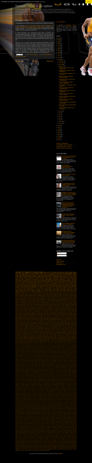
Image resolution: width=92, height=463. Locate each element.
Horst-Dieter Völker (31, 327)
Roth (59, 280)
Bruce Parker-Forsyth (29, 355)
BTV (43, 54)
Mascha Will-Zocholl (65, 408)
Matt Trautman (28, 409)
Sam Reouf (24, 428)
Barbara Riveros (71, 318)
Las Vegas (61, 312)
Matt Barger (19, 409)
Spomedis (25, 432)
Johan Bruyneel (28, 312)
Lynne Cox (66, 404)
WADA (39, 276)
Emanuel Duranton (64, 370)
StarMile (49, 432)
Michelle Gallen (34, 413)
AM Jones (73, 342)
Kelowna (48, 398)
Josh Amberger (23, 394)
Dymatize (63, 323)
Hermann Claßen (68, 383)
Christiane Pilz (48, 360)
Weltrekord (56, 445)
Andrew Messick (73, 272)
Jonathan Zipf (63, 287)
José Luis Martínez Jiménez (36, 394)
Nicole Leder (55, 303)
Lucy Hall (46, 404)
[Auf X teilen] (19, 54)
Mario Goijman (37, 407)
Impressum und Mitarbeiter (62, 143)
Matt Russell (24, 409)
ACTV (67, 342)
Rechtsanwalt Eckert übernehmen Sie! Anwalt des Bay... (67, 80)
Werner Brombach (61, 445)
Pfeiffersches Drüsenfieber (50, 421)
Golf (68, 379)
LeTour (73, 312)
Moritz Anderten (44, 414)
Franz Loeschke (69, 375)
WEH (71, 315)
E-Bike (72, 369)
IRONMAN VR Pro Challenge (20, 385)
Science (16, 338)
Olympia (27, 280)
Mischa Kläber (71, 413)
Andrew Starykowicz (53, 298)
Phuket (20, 336)
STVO (62, 427)
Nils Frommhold (42, 296)
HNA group (25, 381)
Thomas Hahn (55, 437)
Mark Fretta (63, 407)
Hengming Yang (74, 310)
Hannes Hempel (42, 300)
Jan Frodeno (53, 272)
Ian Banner (63, 385)
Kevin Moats (65, 398)
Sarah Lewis (67, 337)
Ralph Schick (56, 336)
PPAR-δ (27, 419)
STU (60, 427)
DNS (55, 284)
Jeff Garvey (20, 390)
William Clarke (46, 446)
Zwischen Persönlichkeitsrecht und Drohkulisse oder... (66, 88)
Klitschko (59, 399)
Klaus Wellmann (45, 399)
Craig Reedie (47, 362)
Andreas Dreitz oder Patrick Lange (71, 346)
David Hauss (17, 323)
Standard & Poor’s (40, 432)
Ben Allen (27, 351)
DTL (48, 286)
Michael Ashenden (44, 412)
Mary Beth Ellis (35, 296)
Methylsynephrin (30, 412)
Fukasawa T (72, 376)
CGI (76, 319)
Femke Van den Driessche (33, 374)
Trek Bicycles (23, 441)
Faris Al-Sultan (40, 275)
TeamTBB (52, 436)
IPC (76, 384)
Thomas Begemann (39, 437)
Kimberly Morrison (64, 329)
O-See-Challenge (63, 417)
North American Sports (40, 417)
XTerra (20, 276)
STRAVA (45, 337)
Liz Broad (69, 403)
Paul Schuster (64, 419)
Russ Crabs (31, 427)
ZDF (42, 298)
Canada (37, 356)
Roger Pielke (50, 426)
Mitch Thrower (50, 303)
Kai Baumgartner (67, 25)
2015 (59, 54)
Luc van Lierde (44, 290)
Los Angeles (29, 404)
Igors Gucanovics (74, 385)
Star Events (45, 432)
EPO (29, 295)
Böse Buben (23, 299)
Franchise (23, 375)
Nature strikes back (57, 275)
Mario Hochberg (43, 407)
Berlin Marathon (54, 351)
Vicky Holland (48, 305)
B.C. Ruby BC (32, 350)
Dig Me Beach (56, 277)
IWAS (57, 385)
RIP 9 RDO (62, 422)
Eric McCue (42, 371)
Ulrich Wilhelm (22, 442)
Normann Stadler (64, 272)
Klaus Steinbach (39, 399)
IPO (32, 293)
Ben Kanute (24, 319)
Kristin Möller (56, 312)
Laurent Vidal (54, 402)
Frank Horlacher (38, 375)
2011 (59, 125)
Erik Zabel (31, 324)
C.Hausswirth (59, 355)
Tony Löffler (47, 440)
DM (53, 322)
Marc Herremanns (37, 313)
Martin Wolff (55, 408)
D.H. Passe (67, 362)
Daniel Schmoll (57, 309)
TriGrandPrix (31, 441)
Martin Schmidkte (45, 408)
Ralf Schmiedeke (51, 336)
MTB (32, 313)
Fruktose (58, 376)
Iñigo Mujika (32, 388)
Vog (44, 284)
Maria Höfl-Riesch (27, 407)
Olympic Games (51, 418)
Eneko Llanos (67, 299)
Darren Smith (74, 322)
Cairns (25, 356)
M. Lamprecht (74, 404)
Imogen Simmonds (64, 300)
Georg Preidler (56, 324)
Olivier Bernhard (36, 418)
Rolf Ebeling (59, 426)
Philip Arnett (63, 421)
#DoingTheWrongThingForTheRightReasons (25, 342)
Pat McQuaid (27, 314)
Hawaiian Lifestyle (34, 273)
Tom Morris (27, 440)
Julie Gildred (63, 394)
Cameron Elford (33, 356)
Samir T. (55, 337)
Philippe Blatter (70, 290)
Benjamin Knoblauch (42, 351)
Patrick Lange (35, 277)
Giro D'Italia (38, 379)
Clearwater (17, 309)
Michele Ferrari (68, 313)
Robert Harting (23, 426)
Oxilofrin (20, 419)
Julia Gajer (36, 293)
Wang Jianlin (30, 298)
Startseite (35, 61)
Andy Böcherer (21, 318)
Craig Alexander (62, 277)
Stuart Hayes (59, 338)
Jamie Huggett (46, 389)
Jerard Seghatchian (51, 390)
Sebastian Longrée (26, 338)
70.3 (38, 286)
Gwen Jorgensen (65, 284)
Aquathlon (44, 318)
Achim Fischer (37, 343)
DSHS (50, 299)
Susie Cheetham (29, 435)
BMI (52, 291)
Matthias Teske (60, 409)
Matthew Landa (39, 409)
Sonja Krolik (41, 338)
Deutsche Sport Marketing (68, 366)
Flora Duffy (21, 300)
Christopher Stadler (19, 322)
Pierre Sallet (24, 422)
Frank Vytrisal (58, 375)
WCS (58, 272)
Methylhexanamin (18, 412)
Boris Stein (65, 319)
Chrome (22, 361)
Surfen (21, 298)
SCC (45, 427)
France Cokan (74, 374)
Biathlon (47, 319)
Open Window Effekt (61, 418)
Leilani (68, 402)
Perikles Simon (38, 314)
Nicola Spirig (52, 285)
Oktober (61, 64)
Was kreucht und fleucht (42, 445)
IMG (60, 300)
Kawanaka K (35, 398)
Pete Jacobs (74, 280)
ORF (67, 417)
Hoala (26, 384)
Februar (61, 121)
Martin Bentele (29, 296)
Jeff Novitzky (41, 328)
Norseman (33, 334)
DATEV (47, 322)
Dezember (61, 60)
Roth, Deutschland (34, 54)
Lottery (26, 332)
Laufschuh (65, 312)
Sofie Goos (36, 338)
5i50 (50, 342)
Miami (35, 412)
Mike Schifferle (57, 413)
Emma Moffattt (74, 370)
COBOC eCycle (69, 355)
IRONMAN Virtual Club (43, 385)
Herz (72, 383)
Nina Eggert (27, 417)
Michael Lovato (40, 303)
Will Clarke (37, 446)
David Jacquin (62, 365)
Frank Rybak (43, 375)
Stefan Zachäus (26, 433)
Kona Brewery (70, 399)
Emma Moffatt (38, 295)
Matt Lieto (35, 333)
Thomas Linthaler (68, 437)
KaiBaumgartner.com (60, 264)
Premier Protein (34, 336)
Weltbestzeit (74, 315)
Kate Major (45, 329)
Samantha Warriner (50, 337)
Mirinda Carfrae (22, 280)
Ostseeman (17, 419)
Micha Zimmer (38, 412)
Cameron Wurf (71, 294)
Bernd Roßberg (60, 351)
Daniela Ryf (65, 276)
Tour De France (18, 281)
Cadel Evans (21, 356)
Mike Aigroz (45, 413)
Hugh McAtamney (40, 384)
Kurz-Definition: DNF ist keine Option (64, 144)
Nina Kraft (23, 314)
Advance (41, 317)
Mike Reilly (45, 303)
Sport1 (26, 294)
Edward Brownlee (30, 370)
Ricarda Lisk (71, 314)
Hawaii (45, 272)
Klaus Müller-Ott (35, 279)
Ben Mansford (31, 351)
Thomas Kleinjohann (61, 437)
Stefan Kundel (70, 432)
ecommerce (75, 449)
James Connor (26, 389)
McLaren (44, 333)
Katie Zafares (30, 398)
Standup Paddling (46, 338)
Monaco (16, 414)
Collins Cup (70, 291)
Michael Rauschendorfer (72, 333)
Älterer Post (50, 61)
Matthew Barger (34, 409)
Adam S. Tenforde (54, 343)
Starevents (55, 432)
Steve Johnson (60, 433)
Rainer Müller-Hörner (30, 423)
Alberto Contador (46, 298)
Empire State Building (25, 371)
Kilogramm (70, 398)
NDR (23, 334)
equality (20, 450)
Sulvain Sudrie (74, 433)
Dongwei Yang (37, 369)
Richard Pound (49, 304)
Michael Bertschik (50, 412)
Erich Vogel (51, 371)
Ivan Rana (60, 327)
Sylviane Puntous (74, 435)
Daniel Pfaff (62, 322)
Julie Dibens (38, 312)
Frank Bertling (27, 375)
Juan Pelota (28, 329)
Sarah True (35, 315)
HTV (55, 286)
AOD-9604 (25, 343)
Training (27, 287)
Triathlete (34, 441)
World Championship (37, 298)
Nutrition (17, 282)
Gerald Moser (17, 379)
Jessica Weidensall (64, 390)
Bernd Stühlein (35, 319)
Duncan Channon (57, 369)
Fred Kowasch (28, 376)
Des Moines (39, 366)
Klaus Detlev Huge (21, 331)
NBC (61, 290)
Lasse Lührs (53, 331)
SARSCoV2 (39, 337)
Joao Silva (63, 328)
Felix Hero (21, 374)
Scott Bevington (66, 428)
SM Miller (55, 427)
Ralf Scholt (57, 423)
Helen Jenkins (73, 289)
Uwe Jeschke (29, 294)
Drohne (53, 369)
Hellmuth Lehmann (41, 383)
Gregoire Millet (43, 380)
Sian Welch (46, 431)
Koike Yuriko (66, 399)
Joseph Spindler (18, 394)
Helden (50, 295)
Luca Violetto (43, 404)
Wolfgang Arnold (45, 447)
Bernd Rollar (74, 298)
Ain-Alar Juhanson (47, 317)
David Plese (67, 365)
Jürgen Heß (41, 395)
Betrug (39, 319)
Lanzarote (28, 402)
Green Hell (34, 380)
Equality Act (27, 324)
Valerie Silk (23, 341)
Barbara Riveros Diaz (60, 350)
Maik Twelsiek (49, 332)
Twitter (66, 315)
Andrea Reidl (57, 346)
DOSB (54, 279)
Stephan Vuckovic (48, 289)
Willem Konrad (42, 446)
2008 (59, 130)
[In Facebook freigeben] (20, 54)
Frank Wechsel (63, 375)
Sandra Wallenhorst (61, 337)
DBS (49, 309)
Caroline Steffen (33, 280)
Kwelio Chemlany (57, 400)
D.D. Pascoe (62, 362)
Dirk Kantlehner (46, 323)
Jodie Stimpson (24, 285)
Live (76, 312)
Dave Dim (24, 365)
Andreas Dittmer (62, 346)
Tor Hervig (51, 440)
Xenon (19, 449)
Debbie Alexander (25, 366)
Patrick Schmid (48, 334)
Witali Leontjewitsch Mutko (19, 447)
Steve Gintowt (55, 433)
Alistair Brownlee (25, 273)
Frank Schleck (53, 375)
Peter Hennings (71, 334)
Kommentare (61, 255)
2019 (59, 47)
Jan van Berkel (30, 328)
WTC (48, 272)
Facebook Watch (38, 310)
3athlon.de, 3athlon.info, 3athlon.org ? (64, 148)
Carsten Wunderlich (26, 357)
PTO (16, 287)
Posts (59, 253)
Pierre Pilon (20, 422)
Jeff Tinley (28, 390)
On (59, 303)
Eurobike (69, 281)
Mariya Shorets (53, 407)
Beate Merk (20, 351)
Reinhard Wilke (26, 289)
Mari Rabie (68, 332)
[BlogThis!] (18, 54)
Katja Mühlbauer (50, 329)
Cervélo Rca (67, 357)
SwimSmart (21, 305)
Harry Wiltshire (61, 310)
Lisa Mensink (60, 403)
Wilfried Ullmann (33, 446)
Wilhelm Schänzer (64, 341)
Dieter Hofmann (66, 289)
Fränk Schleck (62, 376)
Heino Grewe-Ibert (34, 383)
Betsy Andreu (43, 319)
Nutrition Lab (54, 417)
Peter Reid (27, 284)
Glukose (59, 379)
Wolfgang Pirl (20, 317)
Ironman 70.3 (42, 273)
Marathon (57, 332)
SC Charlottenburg (41, 427)
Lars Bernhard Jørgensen (34, 402)
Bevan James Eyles (30, 352)
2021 (59, 43)
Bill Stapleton (51, 319)
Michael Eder (65, 412)
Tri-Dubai (27, 441)
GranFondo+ (17, 380)
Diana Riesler (63, 309)
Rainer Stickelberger (37, 423)
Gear (72, 275)
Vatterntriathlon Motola (68, 442)
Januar (60, 123)
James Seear (41, 389)
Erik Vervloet (46, 295)
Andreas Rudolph (29, 347)
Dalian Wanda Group (62, 281)
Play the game (54, 314)
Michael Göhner (57, 333)
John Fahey (73, 328)
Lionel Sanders (54, 282)
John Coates (33, 312)
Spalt (16, 432)
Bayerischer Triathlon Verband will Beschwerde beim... (66, 77)
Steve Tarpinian (65, 433)
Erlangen (69, 371)
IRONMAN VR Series (29, 385)
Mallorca (53, 332)
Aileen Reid (67, 343)
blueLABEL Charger (69, 449)
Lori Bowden (17, 332)
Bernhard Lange (70, 351)
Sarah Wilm (46, 428)
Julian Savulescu (58, 394)
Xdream (37, 294)
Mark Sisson (71, 407)
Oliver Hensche (20, 418)
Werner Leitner (71, 445)
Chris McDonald (22, 360)
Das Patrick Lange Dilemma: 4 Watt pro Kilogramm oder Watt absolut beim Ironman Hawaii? (68, 241)
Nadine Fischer (71, 414)
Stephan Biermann (32, 433)
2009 (59, 129)
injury (30, 450)
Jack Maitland (55, 388)
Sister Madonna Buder (60, 431)
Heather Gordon (24, 383)
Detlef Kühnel (21, 295)
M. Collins (70, 404)
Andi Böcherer (47, 346)
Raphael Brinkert (68, 423)
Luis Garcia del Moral (51, 404)
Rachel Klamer (23, 304)
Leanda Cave (42, 285)
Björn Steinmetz (49, 277)
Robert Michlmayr (29, 426)
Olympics (57, 285)
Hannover (48, 381)
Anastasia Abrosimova (41, 346)
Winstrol (75, 446)
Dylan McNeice (58, 323)
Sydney (25, 305)
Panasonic (32, 419)
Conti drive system (66, 361)
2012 (59, 59)
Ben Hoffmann (38, 308)
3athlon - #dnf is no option (33, 6)
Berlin (52, 294)
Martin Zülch (30, 333)
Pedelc (73, 419)
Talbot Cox (35, 436)
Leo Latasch (71, 402)
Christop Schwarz (60, 360)
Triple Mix (49, 441)
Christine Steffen (53, 360)
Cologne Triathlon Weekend (58, 361)
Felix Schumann (26, 374)
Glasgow (44, 379)
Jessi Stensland (57, 390)
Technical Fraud (57, 436)
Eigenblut (43, 370)
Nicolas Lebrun (51, 416)
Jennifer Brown (34, 390)
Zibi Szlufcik (74, 305)
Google (70, 379)
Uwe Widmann (52, 442)
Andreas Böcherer (57, 289)
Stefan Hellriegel (64, 432)
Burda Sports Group (47, 355)
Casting (37, 357)
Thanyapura (73, 436)
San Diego (27, 428)
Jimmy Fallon (74, 390)
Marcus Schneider (21, 407)
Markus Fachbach (44, 313)
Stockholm (70, 433)
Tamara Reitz (39, 436)
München (58, 290)
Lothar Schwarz (37, 404)
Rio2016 (17, 294)
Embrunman (70, 370)
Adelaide (58, 343)
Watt (47, 445)
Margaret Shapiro (62, 332)
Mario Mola (72, 332)
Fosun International (64, 374)
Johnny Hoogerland (39, 393)
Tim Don (52, 315)
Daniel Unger (59, 284)
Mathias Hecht (71, 408)
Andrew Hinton (62, 347)
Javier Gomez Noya (46, 276)
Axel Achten (22, 350)
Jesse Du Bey (51, 328)
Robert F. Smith (18, 426)
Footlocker (59, 374)
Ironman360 (20, 388)
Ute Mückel (44, 442)
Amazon (33, 346)
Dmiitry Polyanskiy (26, 369)
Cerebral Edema (62, 357)
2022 (59, 41)
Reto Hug (61, 336)
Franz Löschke (45, 282)
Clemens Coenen (26, 322)
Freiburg (46, 324)
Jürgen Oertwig (50, 395)
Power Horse (31, 422)
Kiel (67, 398)
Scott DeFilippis (72, 428)
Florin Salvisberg (50, 374)
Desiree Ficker (44, 366)
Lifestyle (69, 331)
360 (47, 342)
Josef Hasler (69, 393)
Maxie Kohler (70, 409)
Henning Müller (57, 383)
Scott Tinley (21, 338)
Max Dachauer (50, 313)
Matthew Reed (44, 409)
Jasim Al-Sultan (63, 389)
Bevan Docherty (56, 291)
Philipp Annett (67, 421)
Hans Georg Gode (53, 381)
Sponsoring (17, 298)
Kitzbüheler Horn (71, 329)
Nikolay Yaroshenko (72, 416)
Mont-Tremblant (25, 414)
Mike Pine (53, 413)
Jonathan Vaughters (59, 393)
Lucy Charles (70, 286)
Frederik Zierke (39, 376)
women (42, 450)
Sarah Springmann (73, 337)
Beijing (75, 318)
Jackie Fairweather (61, 388)
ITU (31, 272)
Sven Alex (41, 435)
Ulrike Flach (31, 442)
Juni (60, 114)
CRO (18, 356)
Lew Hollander (20, 403)
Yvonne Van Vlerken (30, 291)
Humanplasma (45, 384)
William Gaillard (51, 446)
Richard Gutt (65, 336)
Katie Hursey (26, 398)
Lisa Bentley (52, 403)
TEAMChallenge (42, 277)
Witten (16, 317)
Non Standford (34, 417)
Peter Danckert (32, 421)
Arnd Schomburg (49, 318)
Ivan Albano (24, 388)
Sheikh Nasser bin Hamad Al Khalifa (38, 431)
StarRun (52, 432)
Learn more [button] (42, 1)
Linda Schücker (38, 403)
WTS (61, 280)
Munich (51, 414)
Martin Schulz (50, 408)
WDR (43, 341)
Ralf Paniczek (47, 423)
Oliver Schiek (26, 418)
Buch (39, 355)
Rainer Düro (20, 287)
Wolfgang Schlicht (68, 447)
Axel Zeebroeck (27, 350)
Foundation (70, 374)
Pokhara (27, 422)
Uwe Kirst (47, 442)
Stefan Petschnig (71, 304)
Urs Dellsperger (39, 442)
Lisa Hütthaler (69, 287)
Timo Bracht (68, 279)
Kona (32, 331)
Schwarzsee (58, 428)
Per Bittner (66, 334)
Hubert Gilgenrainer (39, 327)
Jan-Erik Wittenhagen (52, 389)
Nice (28, 334)
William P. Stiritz (56, 446)
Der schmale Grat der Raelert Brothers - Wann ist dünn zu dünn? (68, 215)
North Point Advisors (48, 417)
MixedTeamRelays (18, 334)
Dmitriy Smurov (52, 323)
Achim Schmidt (42, 343)
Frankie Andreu (42, 324)
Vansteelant (63, 442)
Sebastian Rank (33, 289)
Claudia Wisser (58, 273)
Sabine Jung (65, 427)
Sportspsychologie (30, 432)
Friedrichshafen (54, 376)
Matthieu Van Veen (19, 303)
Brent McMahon (50, 308)
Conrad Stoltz (35, 309)
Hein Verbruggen (48, 300)
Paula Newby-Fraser (69, 285)
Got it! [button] (88, 1)
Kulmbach (52, 400)
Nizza (30, 334)
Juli (60, 112)
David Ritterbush (72, 365)
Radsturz (75, 422)
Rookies (73, 426)
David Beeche (52, 365)
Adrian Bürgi (62, 343)
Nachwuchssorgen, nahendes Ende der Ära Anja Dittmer (68, 224)
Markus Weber (29, 408)
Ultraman (35, 442)
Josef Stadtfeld (74, 393)
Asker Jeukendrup (25, 308)
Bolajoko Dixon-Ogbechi (68, 352)
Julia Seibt (53, 394)
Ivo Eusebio (64, 327)
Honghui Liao (33, 384)
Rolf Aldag (75, 296)
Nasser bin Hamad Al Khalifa (26, 416)
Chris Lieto (47, 299)
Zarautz (42, 449)
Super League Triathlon (66, 338)
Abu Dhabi (33, 343)
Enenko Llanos (31, 371)
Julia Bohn (49, 394)
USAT (69, 315)
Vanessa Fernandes (57, 442)
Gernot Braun (22, 379)
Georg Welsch (50, 310)
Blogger (60, 453)
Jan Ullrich (26, 290)
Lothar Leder (22, 332)
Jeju (31, 390)
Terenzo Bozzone (30, 305)
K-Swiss (37, 329)
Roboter (39, 426)
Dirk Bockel (21, 279)
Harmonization (59, 381)
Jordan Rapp (65, 393)
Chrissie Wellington (67, 273)
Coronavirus (40, 309)
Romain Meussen (69, 426)
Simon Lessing (64, 304)
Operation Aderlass (63, 303)
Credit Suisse (52, 362)
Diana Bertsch (40, 323)
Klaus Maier (29, 399)
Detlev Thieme (49, 366)
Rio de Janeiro (18, 337)
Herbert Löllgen (62, 383)
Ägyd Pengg (46, 450)
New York (72, 313)
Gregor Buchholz (36, 281)
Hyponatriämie (62, 384)
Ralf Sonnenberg (62, 423)
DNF (41, 287)
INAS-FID (73, 384)
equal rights (17, 450)
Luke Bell (63, 404)
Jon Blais (48, 393)
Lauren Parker (50, 402)
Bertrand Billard (24, 352)
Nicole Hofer (56, 416)
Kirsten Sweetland (24, 399)
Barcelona (73, 350)
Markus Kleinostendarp (22, 333)
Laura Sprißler (63, 331)
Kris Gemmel (42, 331)
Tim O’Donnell (36, 305)
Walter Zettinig (35, 445)
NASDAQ (64, 414)
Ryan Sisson (35, 427)
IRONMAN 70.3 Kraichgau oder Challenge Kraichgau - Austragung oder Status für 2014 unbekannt (69, 193)
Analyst (36, 346)
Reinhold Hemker (29, 304)
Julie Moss (67, 394)
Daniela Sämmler (68, 322)
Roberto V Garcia (35, 426)
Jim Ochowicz (69, 390)
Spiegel (22, 432)
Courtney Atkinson (33, 322)
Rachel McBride (40, 336)
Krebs (21, 400)
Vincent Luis (60, 305)
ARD (31, 287)
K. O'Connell (55, 395)
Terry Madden (68, 436)
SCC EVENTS (48, 427)
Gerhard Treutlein (71, 324)
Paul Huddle (54, 334)
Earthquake (69, 323)
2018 (59, 48)
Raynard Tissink (74, 423)
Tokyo (60, 315)
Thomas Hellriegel (29, 282)
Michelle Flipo (29, 413)
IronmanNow (55, 327)
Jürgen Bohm (37, 395)
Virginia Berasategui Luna (67, 305)
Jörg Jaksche (28, 395)
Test (38, 315)
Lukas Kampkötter (58, 404)
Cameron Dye (28, 356)
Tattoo (49, 436)
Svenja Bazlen (33, 284)
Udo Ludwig (69, 441)
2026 (59, 38)
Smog (71, 431)
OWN (69, 417)
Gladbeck (41, 379)
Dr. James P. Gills (69, 309)
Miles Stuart (62, 413)
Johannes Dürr (68, 328)
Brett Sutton (41, 286)
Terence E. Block (63, 436)
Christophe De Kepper (73, 360)
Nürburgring (58, 417)
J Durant (35, 388)
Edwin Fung (35, 370)
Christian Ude (37, 360)
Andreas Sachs (34, 347)
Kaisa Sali (72, 395)
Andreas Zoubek (57, 347)
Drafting (17, 280)
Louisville (29, 332)
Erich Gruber (47, 371)
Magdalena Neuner (43, 332)
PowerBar (60, 282)
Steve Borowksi (50, 433)
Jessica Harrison (58, 328)
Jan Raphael (59, 286)
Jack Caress (51, 388)
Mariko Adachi (33, 407)
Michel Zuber (25, 413)
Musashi (54, 414)
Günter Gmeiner (71, 380)
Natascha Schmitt (34, 416)
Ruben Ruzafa (34, 337)
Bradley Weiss (69, 319)
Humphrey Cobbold (51, 384)
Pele (24, 284)
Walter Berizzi (31, 445)
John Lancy (29, 393)
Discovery (20, 369)
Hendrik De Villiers (52, 383)
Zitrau (53, 449)
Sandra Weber (30, 315)
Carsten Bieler (28, 299)
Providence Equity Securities (42, 422)
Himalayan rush (17, 384)
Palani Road (61, 285)
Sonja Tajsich (22, 282)
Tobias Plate (19, 440)
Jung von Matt (71, 394)
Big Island (51, 284)
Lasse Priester (58, 331)
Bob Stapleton (61, 352)
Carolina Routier (71, 356)
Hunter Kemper (46, 327)
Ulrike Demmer (26, 442)
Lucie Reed (20, 313)
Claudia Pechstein (37, 361)
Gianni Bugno (27, 379)
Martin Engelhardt (48, 275)
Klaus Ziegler (55, 399)
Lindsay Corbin (43, 403)
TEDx (21, 436)
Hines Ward (23, 384)
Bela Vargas (24, 351)
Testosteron (41, 315)
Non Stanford (47, 296)
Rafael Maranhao (18, 423)
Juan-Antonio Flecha (44, 394)
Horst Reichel (25, 327)
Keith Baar (39, 398)
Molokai (75, 413)
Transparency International (70, 440)
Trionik (47, 441)
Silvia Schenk (54, 431)
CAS (46, 286)
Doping (27, 272)
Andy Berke (73, 347)
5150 (44, 291)
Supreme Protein (18, 435)
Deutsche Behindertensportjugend (58, 366)
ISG (51, 327)
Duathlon (26, 295)
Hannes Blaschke (43, 381)
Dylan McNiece (68, 369)
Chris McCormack (27, 276)
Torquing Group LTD (56, 440)
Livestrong (74, 287)
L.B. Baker (61, 400)
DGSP (76, 362)
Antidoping (65, 298)
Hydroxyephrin (57, 384)
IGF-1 (71, 384)
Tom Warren (32, 440)
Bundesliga (42, 355)
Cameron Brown (66, 294)
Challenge (21, 277)
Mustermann (58, 414)
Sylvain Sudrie (68, 435)
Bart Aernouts (69, 298)
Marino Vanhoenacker (60, 279)
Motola (49, 414)
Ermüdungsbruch (74, 371)
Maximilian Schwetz (27, 303)
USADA (24, 281)
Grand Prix (21, 380)
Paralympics (36, 419)
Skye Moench (68, 431)
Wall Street (26, 445)
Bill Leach (47, 352)
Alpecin (24, 346)
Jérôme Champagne (22, 395)
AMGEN (21, 343)
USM (60, 441)
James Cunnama (71, 300)
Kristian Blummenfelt (35, 400)
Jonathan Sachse (53, 393)
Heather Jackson (67, 310)
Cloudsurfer (30, 309)
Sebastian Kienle (58, 276)
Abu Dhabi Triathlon (42, 294)
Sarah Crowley (21, 294)
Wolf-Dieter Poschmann (38, 447)
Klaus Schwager (33, 399)
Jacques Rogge (70, 327)
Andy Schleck (26, 318)
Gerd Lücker (56, 310)
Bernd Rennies (29, 319)
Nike (20, 314)
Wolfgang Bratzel (50, 447)
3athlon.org (69, 26)
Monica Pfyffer (20, 414)
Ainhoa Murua (71, 343)
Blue (53, 352)
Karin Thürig (43, 312)
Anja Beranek (59, 298)
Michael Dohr (55, 412)
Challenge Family (35, 299)
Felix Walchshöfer (23, 275)
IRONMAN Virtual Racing (51, 385)
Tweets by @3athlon (60, 21)
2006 (59, 134)
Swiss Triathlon (62, 435)
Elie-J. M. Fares (55, 370)
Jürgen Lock (45, 395)
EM (73, 309)
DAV (70, 362)
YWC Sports (28, 449)
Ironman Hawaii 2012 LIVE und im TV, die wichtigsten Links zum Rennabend (69, 157)
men (32, 450)
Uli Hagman (73, 441)
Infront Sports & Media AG (20, 312)
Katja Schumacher (57, 329)
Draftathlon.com (59, 262)
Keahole (33, 285)
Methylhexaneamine (24, 412)
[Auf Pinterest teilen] (22, 54)
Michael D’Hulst (60, 412)
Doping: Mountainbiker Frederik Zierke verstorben (68, 175)
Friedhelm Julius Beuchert (47, 376)
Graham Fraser (74, 379)
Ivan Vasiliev (59, 295)
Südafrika (16, 436)
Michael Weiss (62, 313)
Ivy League (28, 388)
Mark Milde (67, 407)
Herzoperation (54, 295)
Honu (36, 384)
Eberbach (17, 370)
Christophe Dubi (18, 361)
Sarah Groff (59, 304)
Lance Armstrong (50, 273)
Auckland (33, 308)
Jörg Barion (38, 290)
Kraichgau (21, 296)
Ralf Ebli (75, 293)
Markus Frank (24, 408)
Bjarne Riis (51, 352)
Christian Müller (32, 360)
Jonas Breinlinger (22, 329)
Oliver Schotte (30, 418)
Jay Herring (73, 389)
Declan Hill (30, 366)
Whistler (24, 446)
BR (43, 350)
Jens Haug (46, 390)
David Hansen (57, 365)
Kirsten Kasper (17, 399)
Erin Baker (66, 371)
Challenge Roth (42, 299)
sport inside (39, 450)
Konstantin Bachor (36, 331)
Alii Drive (47, 284)
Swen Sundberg (55, 435)
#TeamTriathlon (35, 342)
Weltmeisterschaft (51, 445)
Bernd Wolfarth (65, 351)
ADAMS (69, 342)
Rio (76, 336)
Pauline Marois (69, 419)
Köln (52, 293)
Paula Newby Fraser (60, 334)
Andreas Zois (51, 347)
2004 (59, 137)
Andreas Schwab (40, 347)
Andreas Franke (18, 347)
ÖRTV (49, 450)
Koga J (62, 399)
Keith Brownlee (43, 398)
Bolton (74, 352)
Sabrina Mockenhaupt (71, 427)
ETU (41, 282)
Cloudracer (26, 309)
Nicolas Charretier (45, 416)
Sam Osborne (19, 428)
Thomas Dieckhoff (48, 279)
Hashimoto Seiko (71, 381)
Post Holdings (24, 336)
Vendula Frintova (29, 341)
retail (36, 450)
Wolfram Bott (31, 317)
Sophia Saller (74, 431)
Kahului (58, 395)
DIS (62, 289)
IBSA (69, 384)
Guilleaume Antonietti (54, 380)
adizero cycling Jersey (62, 449)
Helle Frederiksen (55, 300)
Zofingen (69, 341)
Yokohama (37, 449)
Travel (76, 440)
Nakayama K (20, 416)
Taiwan (32, 436)
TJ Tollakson (28, 436)
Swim (59, 435)
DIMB (49, 322)
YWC (25, 449)
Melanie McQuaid (49, 333)
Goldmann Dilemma (64, 379)
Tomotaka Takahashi (37, 440)
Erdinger (25, 310)
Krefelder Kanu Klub (28, 400)
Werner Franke (66, 445)
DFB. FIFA (72, 362)
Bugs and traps (29, 281)
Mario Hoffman (48, 407)
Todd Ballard (23, 440)
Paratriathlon (43, 334)
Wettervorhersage (20, 446)
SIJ (53, 427)
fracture (23, 450)
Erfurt (71, 299)
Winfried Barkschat (64, 446)
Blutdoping (56, 319)
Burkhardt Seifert (53, 355)
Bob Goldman (57, 352)
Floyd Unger (55, 374)
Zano (40, 449)
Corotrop (27, 362)
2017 (59, 50)
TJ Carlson (24, 436)
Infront (75, 284)
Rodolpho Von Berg (44, 426)
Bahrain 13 (46, 350)
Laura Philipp (69, 312)
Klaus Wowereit (50, 399)
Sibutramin (50, 431)
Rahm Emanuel (24, 423)
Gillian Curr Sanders (32, 379)
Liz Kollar (73, 403)
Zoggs (55, 449)
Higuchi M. (75, 383)
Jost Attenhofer (28, 394)
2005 (59, 136)
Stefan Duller (59, 432)
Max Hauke (40, 333)
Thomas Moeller (74, 437)
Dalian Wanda (37, 282)
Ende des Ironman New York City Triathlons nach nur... (66, 100)
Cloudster (46, 361)
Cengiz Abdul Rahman (48, 357)
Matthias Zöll (44, 280)
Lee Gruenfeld (64, 402)
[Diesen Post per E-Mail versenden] (17, 54)
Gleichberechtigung (50, 379)
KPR (18, 296)
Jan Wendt (26, 328)
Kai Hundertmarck (63, 395)
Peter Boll (28, 421)
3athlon (56, 281)
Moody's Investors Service (33, 414)
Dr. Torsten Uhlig (46, 369)
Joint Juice (44, 393)
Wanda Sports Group (48, 341)
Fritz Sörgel (51, 324)
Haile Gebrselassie (30, 381)
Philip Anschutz (57, 421)
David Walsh (22, 323)
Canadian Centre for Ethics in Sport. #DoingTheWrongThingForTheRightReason (52, 356)
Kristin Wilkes (48, 400)
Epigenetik (35, 371)
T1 (19, 436)
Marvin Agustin (59, 408)
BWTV (33, 287)
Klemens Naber (28, 331)
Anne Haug (18, 273)
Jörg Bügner (33, 329)
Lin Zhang (33, 403)
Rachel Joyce (65, 282)
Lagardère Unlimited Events (22, 402)
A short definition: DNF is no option (63, 146)
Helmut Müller (46, 383)
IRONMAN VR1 (36, 385)
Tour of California (62, 440)
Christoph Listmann (66, 360)
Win (60, 446)
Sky (64, 431)
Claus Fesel (74, 308)
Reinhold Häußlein (36, 304)
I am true (66, 384)
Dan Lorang (44, 287)
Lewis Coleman (25, 403)
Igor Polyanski (68, 385)
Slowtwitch (32, 338)
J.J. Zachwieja (39, 388)
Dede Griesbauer (28, 323)
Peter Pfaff (23, 56)
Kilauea (37, 285)
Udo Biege (65, 441)
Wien (59, 341)
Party (67, 293)
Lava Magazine (59, 402)
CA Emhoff (63, 355)
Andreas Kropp (23, 347)
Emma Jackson (33, 295)
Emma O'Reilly (74, 323)
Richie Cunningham (71, 336)
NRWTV (75, 286)
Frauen (24, 376)
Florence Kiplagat (44, 374)
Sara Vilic (30, 428)
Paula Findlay (70, 293)
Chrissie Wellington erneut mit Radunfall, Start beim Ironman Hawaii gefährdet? (68, 184)
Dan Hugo (52, 309)
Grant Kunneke (30, 380)
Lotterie (16, 313)
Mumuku (47, 285)
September (61, 66)
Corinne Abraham (23, 362)
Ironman (18, 272)
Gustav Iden (60, 380)
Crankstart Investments (41, 322)
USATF (57, 441)
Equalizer (38, 371)
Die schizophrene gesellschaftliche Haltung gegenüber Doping (67, 166)
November (61, 62)
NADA (48, 280)
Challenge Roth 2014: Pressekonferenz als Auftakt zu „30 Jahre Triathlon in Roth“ (68, 232)
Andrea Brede (64, 317)
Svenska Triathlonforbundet (47, 435)
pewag (34, 450)
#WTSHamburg (41, 342)
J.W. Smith (44, 388)
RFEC (59, 422)
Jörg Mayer (32, 395)
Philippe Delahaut (72, 421)
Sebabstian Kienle (50, 281)
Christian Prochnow (63, 291)
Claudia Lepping (31, 361)
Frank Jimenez (36, 324)
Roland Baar (54, 426)
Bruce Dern (24, 355)
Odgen (73, 417)
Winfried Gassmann (70, 446)
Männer (61, 414)
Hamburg (72, 284)
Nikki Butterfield (60, 416)
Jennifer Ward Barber (40, 390)
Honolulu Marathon (19, 327)
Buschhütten (60, 294)
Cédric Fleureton (57, 362)
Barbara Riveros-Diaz (67, 350)
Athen (30, 308)
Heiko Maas (29, 383)
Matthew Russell (50, 409)
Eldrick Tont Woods (49, 370)
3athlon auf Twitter (60, 261)
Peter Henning (37, 421)
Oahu (71, 417)
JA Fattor (47, 388)
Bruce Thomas (35, 355)
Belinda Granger (18, 319)
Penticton (64, 290)
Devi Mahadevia (35, 323)
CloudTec (21, 309)
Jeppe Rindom (46, 328)
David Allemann (43, 365)
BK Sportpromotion (39, 350)
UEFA (55, 441)
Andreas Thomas (46, 347)
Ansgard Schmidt (39, 318)
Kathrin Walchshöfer (47, 293)
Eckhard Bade (21, 370)
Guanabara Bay (48, 380)
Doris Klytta (41, 369)
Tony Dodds (43, 440)
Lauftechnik (45, 402)
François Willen (20, 376)
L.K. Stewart (66, 400)
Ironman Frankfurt (19, 290)
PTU (29, 419)
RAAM (57, 422)
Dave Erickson (29, 365)
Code (49, 361)
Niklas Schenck (65, 416)
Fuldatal (75, 376)
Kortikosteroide (17, 400)
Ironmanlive (17, 285)
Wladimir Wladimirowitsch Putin (29, 447)
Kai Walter (30, 277)
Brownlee (20, 355)
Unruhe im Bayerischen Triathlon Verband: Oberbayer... (66, 83)
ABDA (59, 342)
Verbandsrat (75, 442)
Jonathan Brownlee (72, 276)
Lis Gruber (48, 403)
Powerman (29, 336)
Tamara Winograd (45, 436)
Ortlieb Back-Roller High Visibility (71, 418)
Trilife (44, 441)
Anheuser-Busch (32, 318)
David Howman (62, 299)
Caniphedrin (67, 356)
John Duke (21, 393)
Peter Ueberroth (43, 421)
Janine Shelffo (36, 328)
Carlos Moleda (56, 308)
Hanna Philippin (56, 287)
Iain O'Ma (59, 385)
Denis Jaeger (34, 366)
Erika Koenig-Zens (61, 371)
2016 (59, 52)
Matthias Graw (55, 409)
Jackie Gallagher (67, 388)
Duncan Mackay (63, 369)
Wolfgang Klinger (62, 447)
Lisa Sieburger (65, 403)
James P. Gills (36, 389)
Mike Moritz (49, 413)
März (60, 119)
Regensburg (27, 286)
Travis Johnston (18, 441)
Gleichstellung (55, 379)
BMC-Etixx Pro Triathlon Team (60, 318)
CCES (74, 319)
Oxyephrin (24, 419)
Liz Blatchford (74, 331)
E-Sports (75, 369)
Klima (75, 282)
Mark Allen (17, 289)
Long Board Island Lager (22, 404)
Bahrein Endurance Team (52, 350)
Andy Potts (49, 294)
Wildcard (34, 294)
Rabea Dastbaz (66, 422)
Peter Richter (43, 314)
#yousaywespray (37, 317)
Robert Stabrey (24, 337)
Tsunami (52, 441)
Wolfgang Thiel (26, 317)
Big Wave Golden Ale (38, 352)
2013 (59, 57)
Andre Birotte (52, 346)
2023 (59, 39)
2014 (59, 55)
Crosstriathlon (45, 309)
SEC (51, 427)
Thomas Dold (50, 437)
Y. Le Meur (22, 449)
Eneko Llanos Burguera (19, 324)
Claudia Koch (26, 361)
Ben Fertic (37, 287)
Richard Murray (69, 296)
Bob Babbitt (55, 294)
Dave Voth (39, 365)
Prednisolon (36, 422)
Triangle (63, 315)
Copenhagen (17, 362)
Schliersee (54, 428)
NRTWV (67, 414)
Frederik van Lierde (28, 293)
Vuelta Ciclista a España (37, 341)
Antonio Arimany (18, 308)
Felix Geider (17, 374)
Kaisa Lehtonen (68, 395)
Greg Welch (74, 281)
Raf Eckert (45, 336)
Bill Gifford (43, 352)
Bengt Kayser (36, 351)
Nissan (30, 417)
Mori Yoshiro (40, 414)
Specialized (19, 432)
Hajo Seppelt (36, 300)
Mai (60, 116)
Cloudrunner (43, 361)
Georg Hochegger (44, 310)
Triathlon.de (41, 441)
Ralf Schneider (52, 423)
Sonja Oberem (41, 289)
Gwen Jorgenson (65, 380)
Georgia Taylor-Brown (63, 324)
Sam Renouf (24, 315)
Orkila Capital (38, 334)
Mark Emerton (58, 407)
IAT (50, 327)
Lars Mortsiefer (48, 331)
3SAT (49, 342)
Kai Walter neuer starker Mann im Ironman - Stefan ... (66, 94)
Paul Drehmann (59, 419)
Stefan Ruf (22, 433)
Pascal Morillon (41, 419)
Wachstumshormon (21, 445)
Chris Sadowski (27, 360)
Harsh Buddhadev (65, 381)
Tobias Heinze (22, 291)
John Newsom (33, 393)
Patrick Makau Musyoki (48, 419)
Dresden (50, 369)
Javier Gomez (32, 290)
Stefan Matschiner (53, 338)
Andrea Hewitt (48, 291)
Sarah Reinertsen (41, 428)
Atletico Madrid (17, 350)
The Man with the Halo (32, 437)
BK (35, 350)
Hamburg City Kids (37, 381)
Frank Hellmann (32, 375)
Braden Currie (43, 308)
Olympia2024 (41, 418)
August (60, 111)
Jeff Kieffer (24, 390)
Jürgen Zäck (40, 293)
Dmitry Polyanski (31, 369)
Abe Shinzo (29, 343)
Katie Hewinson (20, 398)
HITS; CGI (21, 381)
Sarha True (50, 428)
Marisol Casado (69, 277)
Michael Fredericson (70, 412)
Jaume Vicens (68, 389)
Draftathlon (50, 287)
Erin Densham (30, 310)
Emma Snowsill (21, 310)
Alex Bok (59, 317)
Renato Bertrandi (43, 304)
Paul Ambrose (54, 419)
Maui (21, 289)
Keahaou (29, 285)
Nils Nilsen (23, 417)
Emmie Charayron (18, 371)
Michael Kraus (33, 303)
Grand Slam (25, 380)
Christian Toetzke (62, 308)
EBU (66, 323)
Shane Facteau (29, 431)
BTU (67, 318)
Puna (48, 422)
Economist (25, 370)
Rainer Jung (59, 314)
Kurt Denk (39, 280)
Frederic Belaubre (34, 376)
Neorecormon (40, 416)
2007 (59, 132)
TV (52, 276)
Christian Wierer (69, 308)
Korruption (75, 399)
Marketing (20, 408)
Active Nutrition (48, 343)
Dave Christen (20, 365)
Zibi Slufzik (49, 449)
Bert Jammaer (19, 352)
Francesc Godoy (18, 375)
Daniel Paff (47, 54)
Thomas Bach (40, 284)
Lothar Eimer (33, 404)
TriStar (23, 298)
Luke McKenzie (26, 313)
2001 (59, 139)
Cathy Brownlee (41, 357)
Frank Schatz (48, 375)
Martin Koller (40, 408)
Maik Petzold (43, 281)
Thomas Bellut (45, 437)
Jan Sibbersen (21, 328)
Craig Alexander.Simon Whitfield (40, 362)
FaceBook (22, 293)
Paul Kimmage (32, 314)
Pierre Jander (49, 314)
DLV (51, 322)
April (60, 118)
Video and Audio (54, 305)
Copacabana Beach (73, 361)
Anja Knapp (74, 279)
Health (20, 383)
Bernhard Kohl (18, 299)
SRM (58, 427)
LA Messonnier (70, 400)
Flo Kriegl (39, 374)
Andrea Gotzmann (70, 317)
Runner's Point (26, 427)
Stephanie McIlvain (39, 433)
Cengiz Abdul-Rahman (55, 357)
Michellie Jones (51, 290)
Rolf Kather (55, 304)
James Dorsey (31, 389)
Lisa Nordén (64, 286)
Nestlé (26, 334)
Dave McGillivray (34, 365)
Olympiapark (46, 418)
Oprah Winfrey (63, 293)
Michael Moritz (20, 413)
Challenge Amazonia (73, 357)
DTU (22, 272)
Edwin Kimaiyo (40, 370)
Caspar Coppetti (32, 357)
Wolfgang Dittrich (56, 447)
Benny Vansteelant (49, 351)
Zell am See (46, 449)
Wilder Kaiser (28, 446)
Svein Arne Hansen (36, 435)
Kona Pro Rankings (49, 312)
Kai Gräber (41, 329)
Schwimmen (62, 428)
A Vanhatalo (54, 342)
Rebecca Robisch (54, 280)
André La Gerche (68, 347)
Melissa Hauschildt (56, 293)
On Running (56, 418)
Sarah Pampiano (35, 428)
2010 (59, 127)
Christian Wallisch (43, 360)
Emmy (42, 295)
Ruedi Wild (22, 427)
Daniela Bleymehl (55, 299)
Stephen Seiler (44, 433)
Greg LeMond (30, 300)
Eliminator (59, 370)
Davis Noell (20, 366)
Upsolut (26, 298)
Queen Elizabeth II (52, 422)
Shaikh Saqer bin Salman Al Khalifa (21, 431)
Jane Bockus (58, 389)
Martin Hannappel (35, 408)
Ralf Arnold (43, 423)
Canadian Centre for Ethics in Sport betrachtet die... (66, 68)
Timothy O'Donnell (42, 305)
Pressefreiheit (52, 296)
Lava (67, 331)
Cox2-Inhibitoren (31, 362)
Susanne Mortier (74, 338)
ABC (57, 342)
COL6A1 (73, 355)
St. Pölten (35, 432)
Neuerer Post (19, 61)
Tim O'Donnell (56, 315)
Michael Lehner (56, 313)
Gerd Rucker (25, 300)
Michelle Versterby (40, 413)
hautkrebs (73, 341)
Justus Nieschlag (71, 295)
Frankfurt (25, 277)
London (17, 277)
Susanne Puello (23, 435)
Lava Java (42, 279)
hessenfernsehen (39, 291)
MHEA (30, 313)
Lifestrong (30, 403)
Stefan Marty (74, 432)
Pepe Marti (20, 421)
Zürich (57, 449)
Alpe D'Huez (21, 346)
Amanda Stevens (28, 346)
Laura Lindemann (19, 284)
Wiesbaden (34, 286)
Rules (24, 287)
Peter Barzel (24, 421)
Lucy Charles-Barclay (35, 332)
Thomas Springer (47, 315)
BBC (53, 318)
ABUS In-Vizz (63, 342)
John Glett (25, 393)
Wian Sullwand (55, 341)
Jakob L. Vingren (20, 389)
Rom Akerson (63, 426)
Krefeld (24, 400)
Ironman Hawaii (38, 272)
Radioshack (71, 422)
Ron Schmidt (29, 337)
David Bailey (48, 365)
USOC (62, 441)
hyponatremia (27, 450)
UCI (31, 286)
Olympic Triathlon (32, 275)
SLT (42, 337)
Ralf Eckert (34, 276)
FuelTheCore (67, 376)
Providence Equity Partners (61, 296)
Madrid (24, 296)
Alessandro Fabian (54, 317)
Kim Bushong (74, 398)
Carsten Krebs (20, 357)
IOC (50, 282)
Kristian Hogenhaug (42, 400)
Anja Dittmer (71, 282)
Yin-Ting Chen (33, 449)
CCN (66, 355)
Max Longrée (66, 409)
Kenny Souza (52, 398)
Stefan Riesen (17, 433)
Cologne (52, 361)
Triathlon (38, 441)
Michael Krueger (63, 333)
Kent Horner (56, 398)
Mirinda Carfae (66, 413)
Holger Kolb (29, 384)
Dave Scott (51, 286)
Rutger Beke (20, 315)
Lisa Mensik (56, 403)
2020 (59, 45)
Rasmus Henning (65, 314)
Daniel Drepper (57, 322)
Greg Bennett (39, 380)
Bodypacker (60, 319)
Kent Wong (60, 398)
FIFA (34, 310)
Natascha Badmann (67, 280)
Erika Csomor (55, 371)
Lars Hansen (41, 402)
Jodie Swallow (64, 295)
